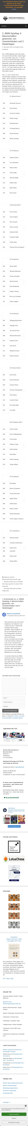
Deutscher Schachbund (9, 1090)
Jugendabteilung (19, 767)
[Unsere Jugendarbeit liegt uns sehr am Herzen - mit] (21, 819)
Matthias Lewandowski (13, 613)
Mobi (7, 978)
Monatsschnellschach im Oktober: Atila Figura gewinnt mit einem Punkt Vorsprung (12, 584)
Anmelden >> (6, 1102)
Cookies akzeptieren (14, 1114)
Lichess (14, 9)
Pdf (4, 978)
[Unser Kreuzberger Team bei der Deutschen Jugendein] (14, 819)
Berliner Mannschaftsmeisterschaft (12, 1083)
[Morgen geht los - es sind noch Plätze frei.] (6, 819)
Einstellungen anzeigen (14, 1122)
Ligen (19, 579)
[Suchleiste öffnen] (26, 26)
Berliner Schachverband (9, 1085)
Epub (11, 978)
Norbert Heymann (8, 1049)
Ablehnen (14, 1118)
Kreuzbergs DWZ (8, 1093)
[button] (25, 1106)
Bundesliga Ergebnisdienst (10, 1088)
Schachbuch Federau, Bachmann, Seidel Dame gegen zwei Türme (14, 939)
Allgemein (6, 577)
